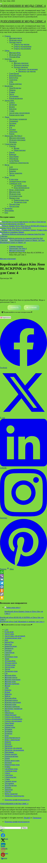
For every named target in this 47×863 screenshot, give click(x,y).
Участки (12, 146)
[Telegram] (23, 583)
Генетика (8, 59)
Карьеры (12, 171)
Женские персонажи (17, 138)
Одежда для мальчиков (22, 46)
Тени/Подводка (15, 88)
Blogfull (27, 818)
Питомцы (13, 142)
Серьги (12, 102)
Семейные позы (15, 183)
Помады (12, 90)
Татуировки (13, 96)
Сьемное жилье (11, 781)
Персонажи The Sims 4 (13, 136)
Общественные (20, 150)
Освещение (13, 121)
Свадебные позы (20, 186)
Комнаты (12, 154)
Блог (6, 213)
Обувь (7, 51)
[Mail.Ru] (23, 587)
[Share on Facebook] (3, 835)
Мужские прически (21, 65)
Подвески (13, 105)
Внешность (13, 169)
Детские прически (21, 67)
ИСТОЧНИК (31, 308)
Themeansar (37, 818)
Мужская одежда (15, 40)
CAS (11, 167)
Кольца (12, 107)
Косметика (9, 86)
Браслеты (12, 109)
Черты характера (15, 173)
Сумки (11, 111)
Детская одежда (15, 42)
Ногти (11, 94)
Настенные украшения (18, 119)
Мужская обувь (15, 55)
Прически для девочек (27, 71)
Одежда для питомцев (22, 48)
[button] (10, 569)
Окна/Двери (14, 156)
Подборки (8, 208)
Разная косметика (16, 98)
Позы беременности (21, 188)
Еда (10, 127)
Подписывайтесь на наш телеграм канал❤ (18, 312)
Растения (12, 123)
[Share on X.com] (3, 840)
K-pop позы (13, 179)
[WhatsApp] (23, 572)
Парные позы (14, 198)
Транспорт (13, 132)
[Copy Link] (23, 594)
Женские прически (21, 63)
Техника (12, 129)
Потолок (8, 744)
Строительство (10, 144)
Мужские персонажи (17, 140)
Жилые (16, 148)
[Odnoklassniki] (23, 590)
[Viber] (23, 576)
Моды (7, 165)
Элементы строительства (19, 163)
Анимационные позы (17, 181)
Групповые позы (15, 196)
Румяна (12, 92)
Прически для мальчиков (28, 69)
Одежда (8, 36)
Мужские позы (15, 194)
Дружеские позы (20, 202)
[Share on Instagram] (3, 850)
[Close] (1, 826)
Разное (11, 134)
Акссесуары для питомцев (19, 113)
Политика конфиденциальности (17, 800)
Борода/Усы (13, 78)
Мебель (12, 125)
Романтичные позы (21, 200)
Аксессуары (9, 100)
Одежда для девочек (21, 44)
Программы (9, 210)
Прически (13, 61)
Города (11, 152)
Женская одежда (15, 38)
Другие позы (14, 206)
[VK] (23, 579)
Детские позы (14, 204)
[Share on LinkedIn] (3, 845)
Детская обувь (14, 57)
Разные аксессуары (16, 115)
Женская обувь (15, 53)
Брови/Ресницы (15, 75)
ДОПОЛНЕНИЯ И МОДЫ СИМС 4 (23, 5)
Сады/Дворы (14, 161)
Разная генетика (15, 84)
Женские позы (14, 192)
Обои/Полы (13, 159)
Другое (12, 175)
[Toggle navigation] (1, 3)
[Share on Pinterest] (3, 855)
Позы (7, 177)
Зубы (11, 82)
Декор (7, 117)
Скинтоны (13, 80)
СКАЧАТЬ (14, 308)
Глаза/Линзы (14, 73)
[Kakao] (23, 598)
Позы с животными (16, 190)
